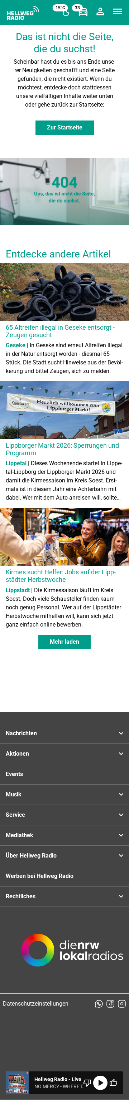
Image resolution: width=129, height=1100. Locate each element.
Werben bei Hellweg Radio (39, 876)
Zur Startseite (64, 127)
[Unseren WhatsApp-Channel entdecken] (99, 1004)
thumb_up (113, 1083)
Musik (14, 794)
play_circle (100, 1082)
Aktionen (17, 753)
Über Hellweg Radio (31, 855)
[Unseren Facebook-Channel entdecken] (110, 1004)
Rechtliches (20, 896)
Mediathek (19, 835)
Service (15, 814)
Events (14, 774)
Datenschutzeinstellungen (35, 1003)
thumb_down (87, 1083)
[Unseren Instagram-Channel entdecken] (122, 1004)
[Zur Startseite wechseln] (23, 13)
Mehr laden (64, 641)
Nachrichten (21, 733)
